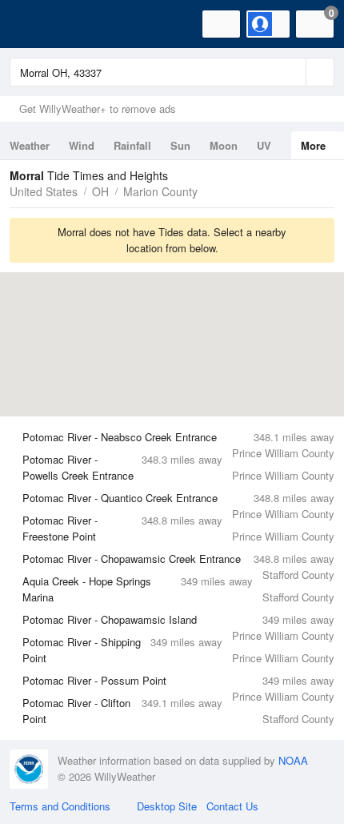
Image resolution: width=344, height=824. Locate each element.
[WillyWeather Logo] (36, 24)
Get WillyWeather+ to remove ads (97, 108)
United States (44, 191)
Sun (180, 145)
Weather (30, 145)
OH (100, 191)
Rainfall (132, 145)
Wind (81, 145)
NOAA (293, 760)
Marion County (160, 191)
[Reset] (292, 72)
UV (264, 145)
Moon (224, 145)
